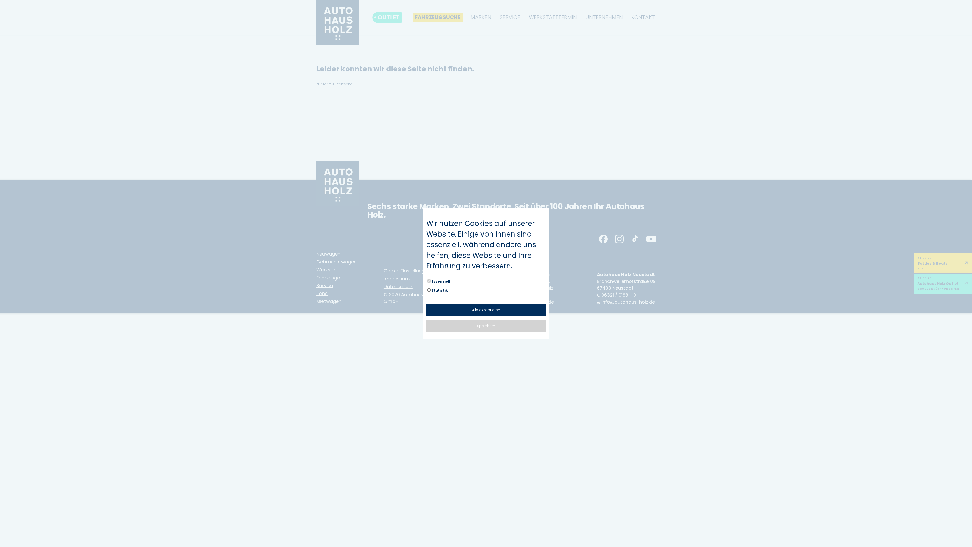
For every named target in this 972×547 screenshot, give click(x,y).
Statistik (439, 290)
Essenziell (440, 281)
